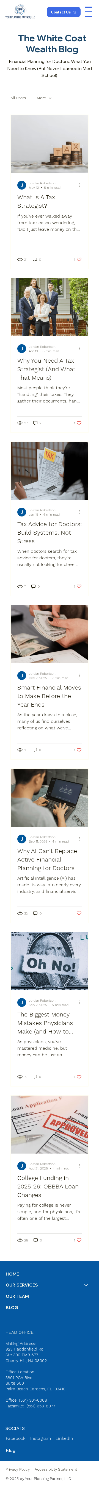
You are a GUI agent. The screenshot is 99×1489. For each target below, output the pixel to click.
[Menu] (88, 12)
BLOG (12, 1307)
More (41, 98)
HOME (12, 1274)
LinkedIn (64, 1438)
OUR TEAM (17, 1296)
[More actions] (81, 185)
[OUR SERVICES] (86, 1285)
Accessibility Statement (56, 1469)
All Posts (18, 98)
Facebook (15, 1438)
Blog (10, 1450)
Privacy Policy (18, 1469)
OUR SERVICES (22, 1285)
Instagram (40, 1438)
